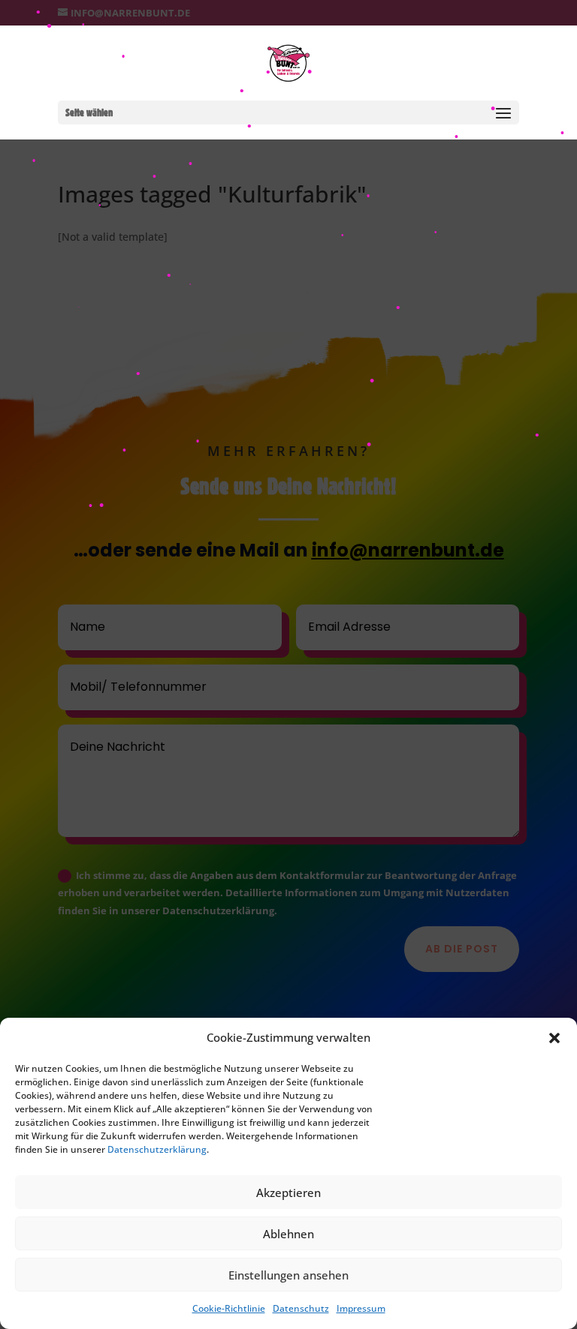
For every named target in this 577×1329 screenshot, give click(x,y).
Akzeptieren (288, 1192)
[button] (554, 1038)
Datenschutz (301, 1308)
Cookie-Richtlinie (228, 1308)
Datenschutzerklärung (157, 1149)
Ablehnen (288, 1233)
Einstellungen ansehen (288, 1275)
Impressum (361, 1308)
